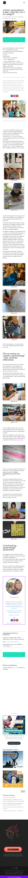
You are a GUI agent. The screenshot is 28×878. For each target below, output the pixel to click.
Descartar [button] (18, 877)
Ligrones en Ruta (18, 872)
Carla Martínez (8, 16)
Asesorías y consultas (14, 615)
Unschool (18, 612)
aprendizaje (20, 16)
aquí (11, 646)
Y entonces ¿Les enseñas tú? (9, 797)
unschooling (5, 18)
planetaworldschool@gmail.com (13, 641)
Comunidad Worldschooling (11, 606)
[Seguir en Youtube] (17, 96)
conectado (15, 667)
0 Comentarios (12, 18)
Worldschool (11, 612)
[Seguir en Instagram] (14, 96)
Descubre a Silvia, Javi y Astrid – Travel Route (13, 810)
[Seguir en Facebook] (12, 96)
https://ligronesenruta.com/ (15, 623)
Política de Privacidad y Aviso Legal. (14, 873)
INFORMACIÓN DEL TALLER (14, 743)
